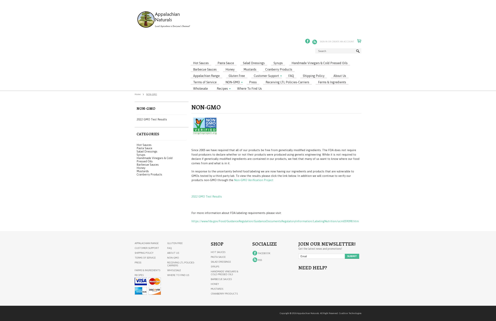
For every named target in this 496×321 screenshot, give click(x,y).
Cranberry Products (278, 69)
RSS (315, 41)
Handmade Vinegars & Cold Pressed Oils (320, 63)
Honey (230, 69)
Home (137, 94)
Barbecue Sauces (205, 69)
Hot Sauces (201, 63)
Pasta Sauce (226, 63)
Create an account (343, 41)
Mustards (250, 69)
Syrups (278, 63)
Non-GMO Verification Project (253, 180)
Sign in (323, 41)
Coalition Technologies (350, 313)
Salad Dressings (254, 63)
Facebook (308, 41)
